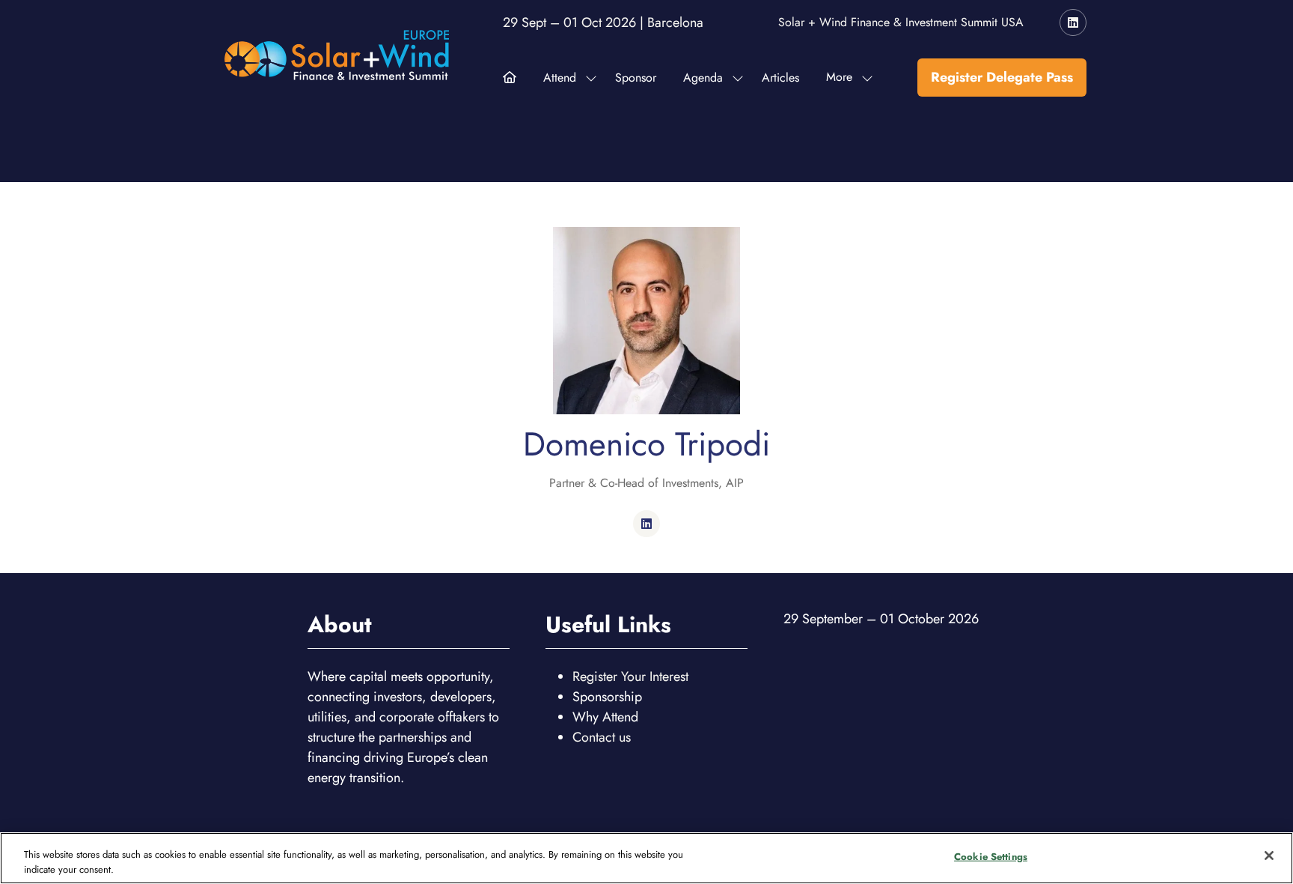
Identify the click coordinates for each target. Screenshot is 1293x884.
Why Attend (605, 717)
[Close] (1269, 855)
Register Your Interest (630, 676)
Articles (780, 77)
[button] (845, 77)
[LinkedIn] (1073, 22)
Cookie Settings (990, 857)
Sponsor (635, 77)
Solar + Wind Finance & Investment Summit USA (901, 22)
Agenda (703, 77)
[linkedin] (646, 523)
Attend (559, 77)
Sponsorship (607, 696)
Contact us (601, 737)
